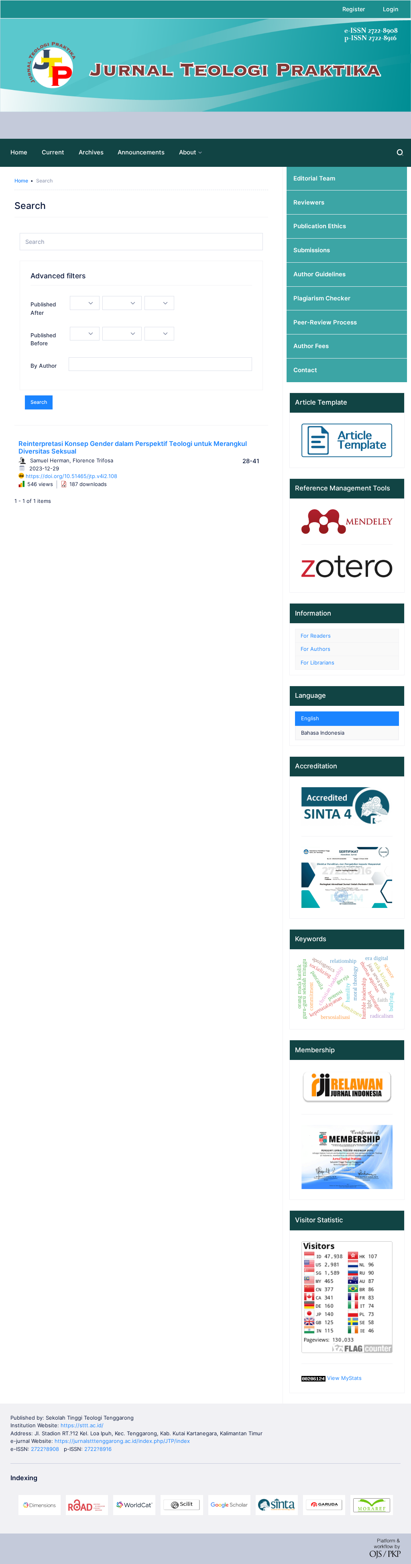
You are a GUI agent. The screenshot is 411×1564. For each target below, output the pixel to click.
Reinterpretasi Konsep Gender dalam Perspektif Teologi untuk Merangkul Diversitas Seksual (132, 448)
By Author (44, 366)
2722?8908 (45, 1449)
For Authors (315, 649)
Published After (43, 308)
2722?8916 (98, 1449)
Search (39, 402)
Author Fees (311, 346)
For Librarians (317, 662)
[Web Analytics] (313, 1378)
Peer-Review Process (325, 322)
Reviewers (308, 202)
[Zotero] (347, 568)
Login (391, 9)
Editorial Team (314, 178)
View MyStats (344, 1378)
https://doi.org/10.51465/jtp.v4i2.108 (71, 476)
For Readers (316, 635)
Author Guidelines (319, 274)
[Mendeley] (347, 521)
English (310, 718)
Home (21, 181)
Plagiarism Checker (321, 298)
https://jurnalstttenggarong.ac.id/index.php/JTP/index (122, 1441)
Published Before (43, 339)
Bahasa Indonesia (322, 732)
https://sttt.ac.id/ (82, 1425)
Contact (305, 370)
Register (353, 9)
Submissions (311, 250)
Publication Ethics (319, 226)
